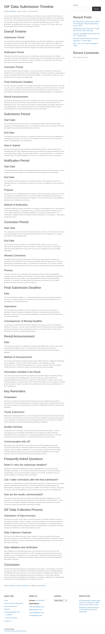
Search (75, 5)
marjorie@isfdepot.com (36, 612)
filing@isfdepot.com (35, 609)
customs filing (41, 585)
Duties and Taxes (11, 618)
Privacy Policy (16, 631)
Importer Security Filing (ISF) (13, 603)
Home (6, 600)
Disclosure (24, 631)
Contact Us (7, 621)
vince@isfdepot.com (35, 615)
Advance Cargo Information (19, 585)
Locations (9, 614)
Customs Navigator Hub (12, 612)
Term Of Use (7, 631)
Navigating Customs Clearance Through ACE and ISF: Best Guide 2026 (89, 610)
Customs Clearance (10, 606)
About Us (7, 609)
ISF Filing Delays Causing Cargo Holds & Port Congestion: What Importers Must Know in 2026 (86, 23)
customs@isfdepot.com (36, 607)
